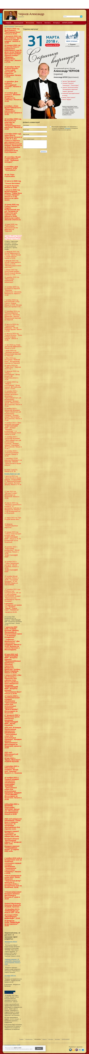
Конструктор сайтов (10, 1045)
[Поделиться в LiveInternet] (83, 1049)
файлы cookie (17, 1047)
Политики (67, 128)
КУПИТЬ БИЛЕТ (67, 23)
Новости (39, 23)
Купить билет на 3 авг (12, 474)
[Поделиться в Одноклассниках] (73, 1049)
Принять (39, 1048)
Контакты (48, 23)
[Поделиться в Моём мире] (76, 1049)
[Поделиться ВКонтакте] (70, 1049)
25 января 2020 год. (10, 975)
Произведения (18, 23)
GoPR (18, 1045)
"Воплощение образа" (11, 941)
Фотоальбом (30, 23)
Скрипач (21, 16)
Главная (8, 23)
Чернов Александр (31, 14)
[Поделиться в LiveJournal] (79, 1049)
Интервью (56, 23)
